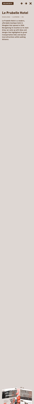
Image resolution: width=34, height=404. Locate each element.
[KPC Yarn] (26, 3)
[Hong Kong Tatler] (21, 3)
